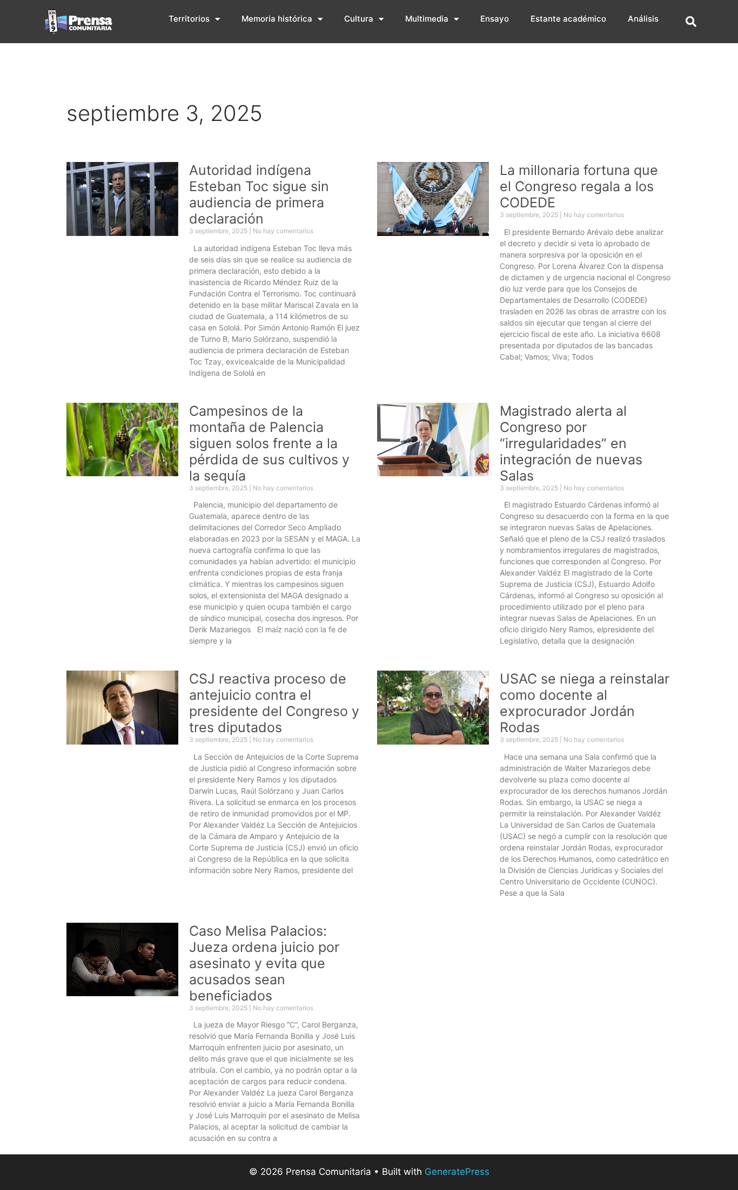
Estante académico (568, 18)
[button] (691, 21)
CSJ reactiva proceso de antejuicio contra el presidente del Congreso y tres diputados (274, 703)
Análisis (643, 18)
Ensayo (494, 18)
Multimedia (426, 18)
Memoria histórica (276, 18)
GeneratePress (457, 1171)
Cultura (358, 18)
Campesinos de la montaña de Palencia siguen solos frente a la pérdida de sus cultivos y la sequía (269, 443)
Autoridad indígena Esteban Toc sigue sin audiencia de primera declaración (259, 194)
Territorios (189, 18)
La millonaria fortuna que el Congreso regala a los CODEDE (579, 186)
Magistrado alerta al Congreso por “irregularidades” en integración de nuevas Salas (571, 443)
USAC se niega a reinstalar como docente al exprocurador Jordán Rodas (584, 703)
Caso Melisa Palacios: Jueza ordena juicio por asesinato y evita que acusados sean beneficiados (264, 963)
